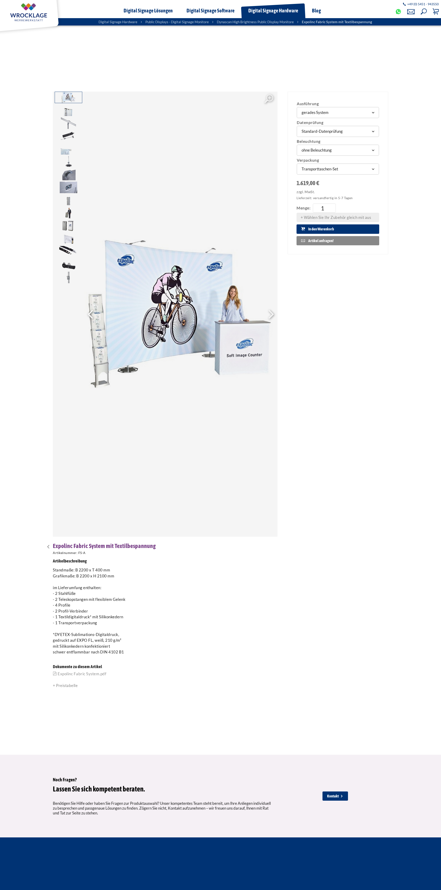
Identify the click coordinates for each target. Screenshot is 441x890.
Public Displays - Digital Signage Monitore (177, 22)
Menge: (304, 208)
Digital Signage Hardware (118, 22)
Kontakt (333, 796)
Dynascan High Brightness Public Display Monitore (255, 22)
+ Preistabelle (65, 685)
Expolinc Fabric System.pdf (81, 673)
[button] (424, 11)
